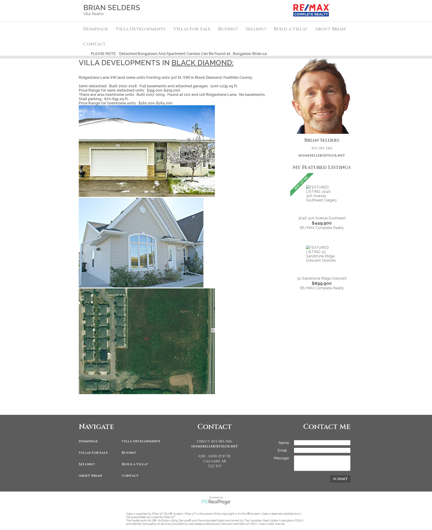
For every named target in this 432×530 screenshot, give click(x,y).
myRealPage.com (216, 502)
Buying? (129, 452)
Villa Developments (141, 441)
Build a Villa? (135, 464)
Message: (281, 458)
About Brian (90, 475)
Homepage (95, 29)
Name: (284, 443)
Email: (282, 450)
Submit (340, 478)
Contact (94, 44)
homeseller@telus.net (321, 155)
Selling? (87, 464)
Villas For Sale (93, 452)
